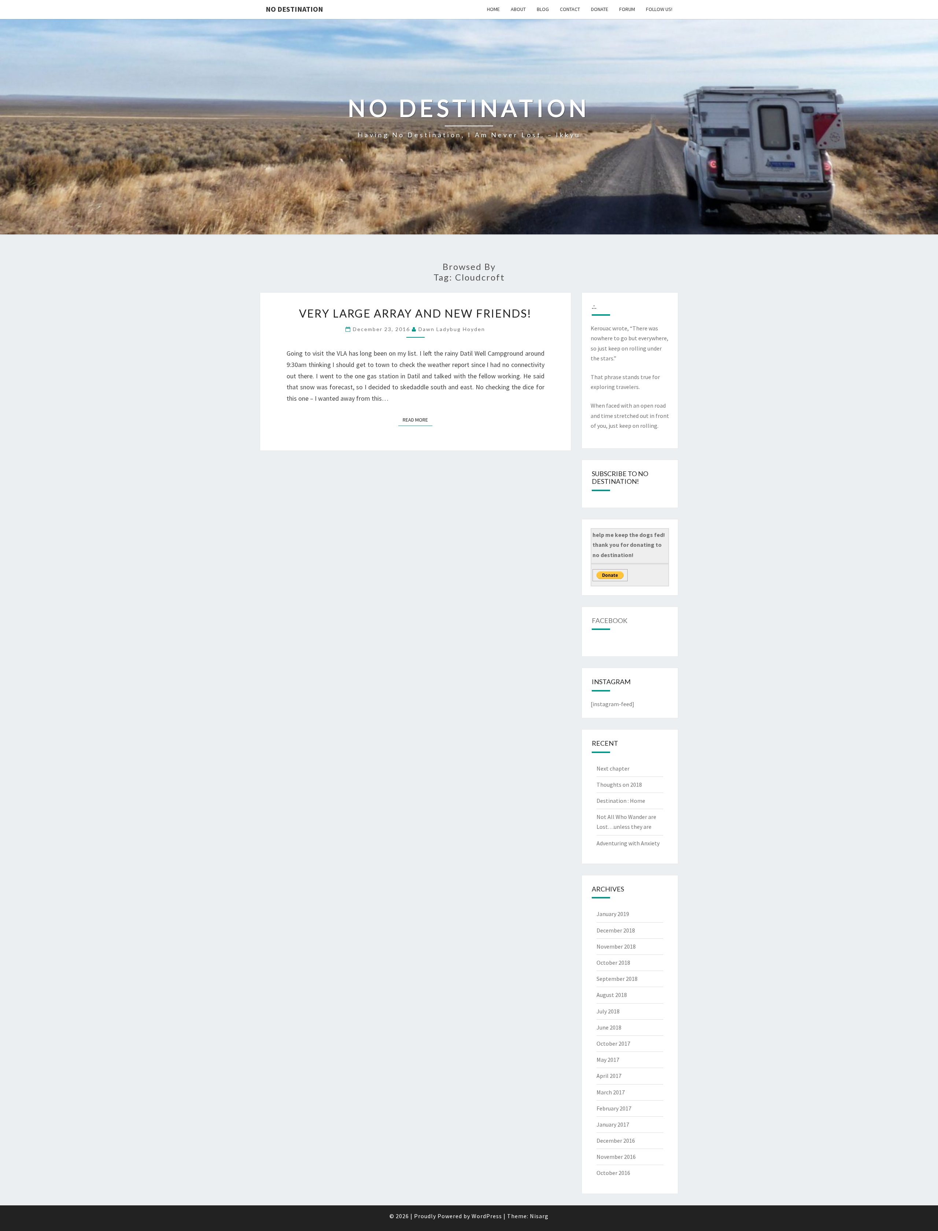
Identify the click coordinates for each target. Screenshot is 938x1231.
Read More (417, 419)
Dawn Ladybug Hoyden (451, 329)
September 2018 (617, 978)
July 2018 (608, 1011)
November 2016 (616, 1156)
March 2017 (611, 1092)
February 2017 (614, 1108)
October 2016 (613, 1172)
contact (570, 9)
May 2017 (608, 1059)
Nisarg (539, 1216)
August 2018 (612, 994)
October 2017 (613, 1043)
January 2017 (613, 1124)
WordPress (487, 1216)
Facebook (609, 620)
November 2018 (616, 946)
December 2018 (616, 930)
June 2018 (609, 1027)
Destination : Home (621, 800)
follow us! (659, 9)
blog (543, 9)
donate (599, 9)
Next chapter (613, 768)
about (518, 9)
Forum (627, 9)
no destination (294, 9)
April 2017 (609, 1075)
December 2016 (616, 1140)
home (493, 9)
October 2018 (613, 962)
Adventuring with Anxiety (628, 843)
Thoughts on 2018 (619, 784)
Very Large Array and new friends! (415, 313)
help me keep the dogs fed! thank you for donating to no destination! (628, 544)
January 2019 (613, 913)
